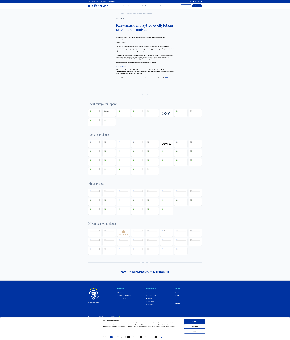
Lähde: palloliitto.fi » (121, 66)
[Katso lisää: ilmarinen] (180, 153)
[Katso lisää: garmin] (137, 202)
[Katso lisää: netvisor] (109, 171)
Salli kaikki (194, 321)
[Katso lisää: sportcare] (109, 211)
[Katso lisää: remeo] (137, 171)
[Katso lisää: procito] (137, 211)
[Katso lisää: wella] (123, 242)
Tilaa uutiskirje (179, 298)
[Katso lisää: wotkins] (180, 193)
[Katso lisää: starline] (166, 153)
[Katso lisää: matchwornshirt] (195, 202)
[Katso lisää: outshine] (123, 202)
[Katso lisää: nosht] (123, 193)
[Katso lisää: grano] (180, 162)
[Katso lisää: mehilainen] (109, 122)
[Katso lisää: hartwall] (123, 113)
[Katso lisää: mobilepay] (94, 144)
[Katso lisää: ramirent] (123, 162)
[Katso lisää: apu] (137, 153)
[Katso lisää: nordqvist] (152, 144)
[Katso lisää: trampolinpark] (94, 193)
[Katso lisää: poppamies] (109, 193)
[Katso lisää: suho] (123, 211)
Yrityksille (144, 5)
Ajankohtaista (126, 5)
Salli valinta (195, 326)
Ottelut (177, 292)
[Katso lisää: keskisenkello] (123, 233)
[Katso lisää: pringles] (195, 193)
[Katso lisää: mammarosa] (152, 211)
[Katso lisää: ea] (94, 171)
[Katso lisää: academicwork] (94, 162)
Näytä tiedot (163, 337)
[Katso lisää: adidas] (109, 113)
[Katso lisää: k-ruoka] (195, 162)
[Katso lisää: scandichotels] (152, 171)
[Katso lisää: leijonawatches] (123, 153)
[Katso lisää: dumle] (166, 162)
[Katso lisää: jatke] (109, 153)
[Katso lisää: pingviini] (123, 144)
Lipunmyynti (162, 5)
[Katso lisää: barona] (166, 144)
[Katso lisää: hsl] (137, 162)
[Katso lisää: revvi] (94, 113)
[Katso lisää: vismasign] (123, 171)
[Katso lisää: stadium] (94, 122)
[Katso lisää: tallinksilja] (195, 113)
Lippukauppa (178, 300)
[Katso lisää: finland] (166, 242)
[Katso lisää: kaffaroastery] (152, 193)
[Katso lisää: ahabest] (94, 211)
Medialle (177, 306)
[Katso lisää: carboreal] (109, 144)
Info (136, 5)
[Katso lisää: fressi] (109, 242)
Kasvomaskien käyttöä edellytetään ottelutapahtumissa (139, 13)
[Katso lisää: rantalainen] (109, 233)
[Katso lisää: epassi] (137, 242)
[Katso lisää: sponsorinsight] (166, 211)
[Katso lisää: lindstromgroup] (94, 202)
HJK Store (177, 303)
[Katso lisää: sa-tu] (109, 202)
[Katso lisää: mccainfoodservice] (166, 193)
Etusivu (117, 13)
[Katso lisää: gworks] (180, 202)
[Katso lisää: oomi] (166, 113)
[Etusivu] (98, 5)
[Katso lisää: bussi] (195, 153)
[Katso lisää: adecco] (180, 144)
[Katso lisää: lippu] (166, 202)
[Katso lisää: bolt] (180, 113)
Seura (153, 5)
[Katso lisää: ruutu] (152, 113)
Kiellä (194, 331)
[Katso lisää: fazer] (152, 162)
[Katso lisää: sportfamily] (152, 202)
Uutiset (122, 13)
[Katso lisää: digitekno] (94, 153)
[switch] (127, 337)
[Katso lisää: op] (137, 113)
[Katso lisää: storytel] (195, 144)
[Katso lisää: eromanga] (137, 193)
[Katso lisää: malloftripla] (109, 162)
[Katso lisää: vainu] (180, 233)
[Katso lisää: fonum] (195, 233)
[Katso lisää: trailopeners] (137, 144)
